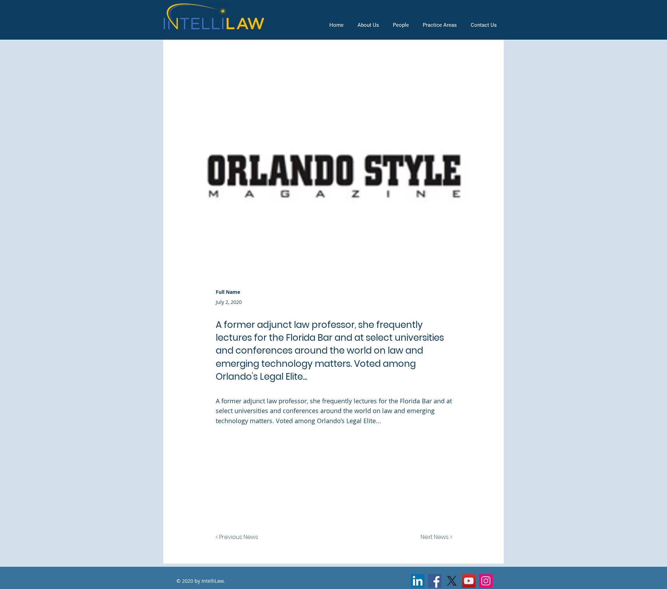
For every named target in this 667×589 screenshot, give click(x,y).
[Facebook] (435, 581)
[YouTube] (469, 581)
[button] (440, 25)
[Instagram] (486, 581)
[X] (452, 581)
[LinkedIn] (418, 581)
